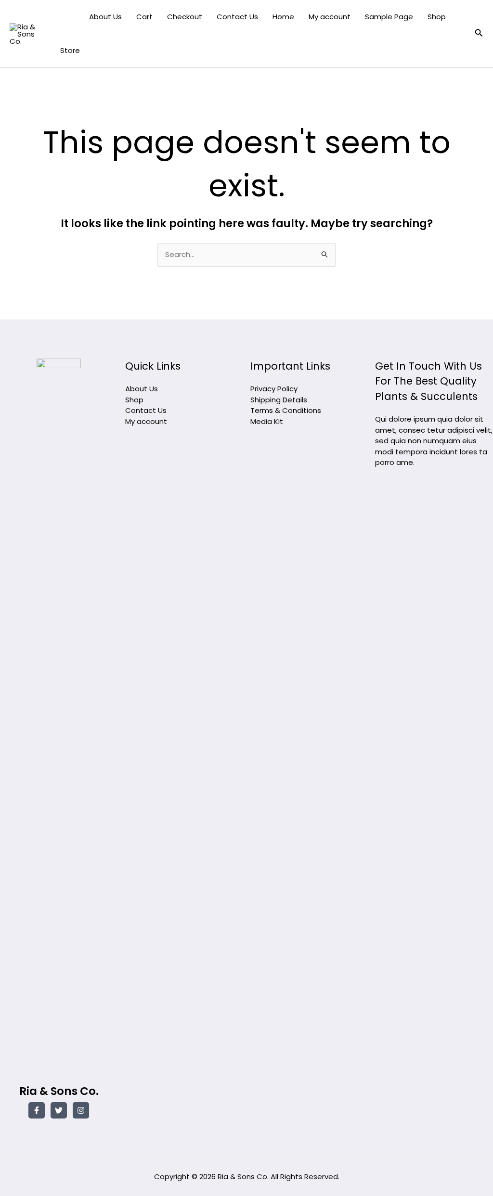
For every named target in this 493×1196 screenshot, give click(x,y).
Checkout (184, 17)
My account (329, 17)
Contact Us (237, 17)
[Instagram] (81, 1110)
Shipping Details (278, 400)
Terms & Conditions (285, 410)
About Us (105, 17)
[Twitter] (59, 1110)
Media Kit (266, 421)
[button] (479, 33)
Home (283, 17)
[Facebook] (36, 1110)
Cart (144, 17)
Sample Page (389, 17)
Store (70, 50)
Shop (437, 17)
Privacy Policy (274, 389)
